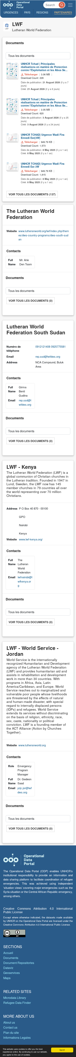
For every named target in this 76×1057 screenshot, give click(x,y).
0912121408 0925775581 (50, 346)
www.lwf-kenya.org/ (31, 539)
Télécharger (31, 74)
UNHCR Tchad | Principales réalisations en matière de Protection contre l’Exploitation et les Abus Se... (44, 67)
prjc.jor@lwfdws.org (25, 790)
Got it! (62, 1050)
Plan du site (11, 1032)
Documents (10, 958)
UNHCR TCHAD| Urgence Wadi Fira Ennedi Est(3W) (42, 136)
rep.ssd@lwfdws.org (47, 356)
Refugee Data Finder (17, 1003)
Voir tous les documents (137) (32, 194)
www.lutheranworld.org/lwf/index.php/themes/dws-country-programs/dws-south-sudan (43, 235)
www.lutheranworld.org (32, 745)
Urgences (11, 12)
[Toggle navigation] (70, 5)
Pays (27, 12)
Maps (7, 978)
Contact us (10, 1027)
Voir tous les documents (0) (30, 301)
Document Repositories (18, 963)
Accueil (8, 953)
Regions (42, 12)
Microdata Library (14, 998)
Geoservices (11, 973)
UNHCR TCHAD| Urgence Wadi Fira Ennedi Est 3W (42, 165)
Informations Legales (17, 1037)
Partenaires (63, 12)
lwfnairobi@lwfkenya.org (25, 581)
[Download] (12, 70)
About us (9, 1022)
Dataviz (8, 968)
